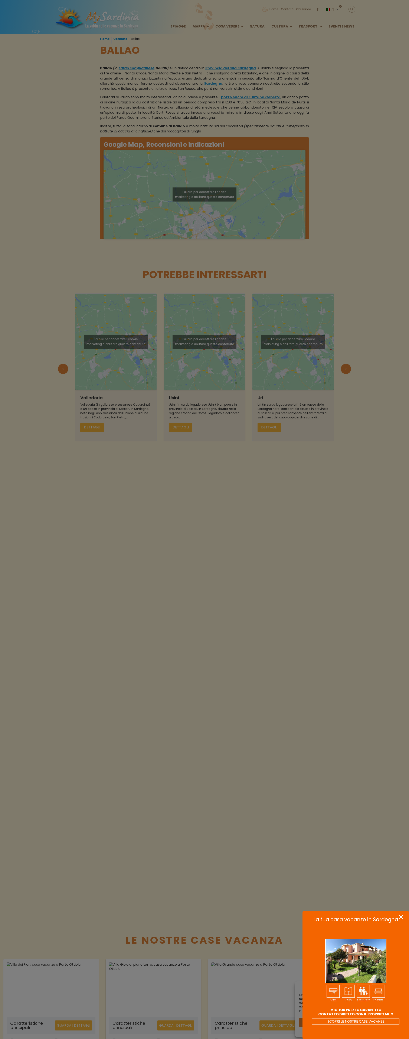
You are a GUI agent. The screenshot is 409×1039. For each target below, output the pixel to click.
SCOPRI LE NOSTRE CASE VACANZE (355, 1021)
